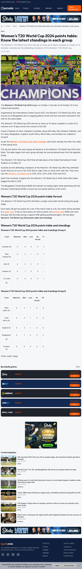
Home (17, 8)
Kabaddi (48, 8)
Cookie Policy (68, 556)
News (15, 26)
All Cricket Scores (8, 2)
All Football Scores (24, 2)
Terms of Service (70, 550)
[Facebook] (3, 554)
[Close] (78, 565)
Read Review (74, 372)
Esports (60, 8)
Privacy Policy (69, 553)
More (78, 367)
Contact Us (67, 547)
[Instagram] (13, 554)
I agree (57, 565)
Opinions (20, 487)
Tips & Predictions (73, 8)
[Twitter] (8, 554)
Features (20, 521)
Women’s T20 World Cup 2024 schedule (28, 142)
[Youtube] (18, 554)
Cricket (25, 8)
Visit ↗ (75, 376)
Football (37, 8)
